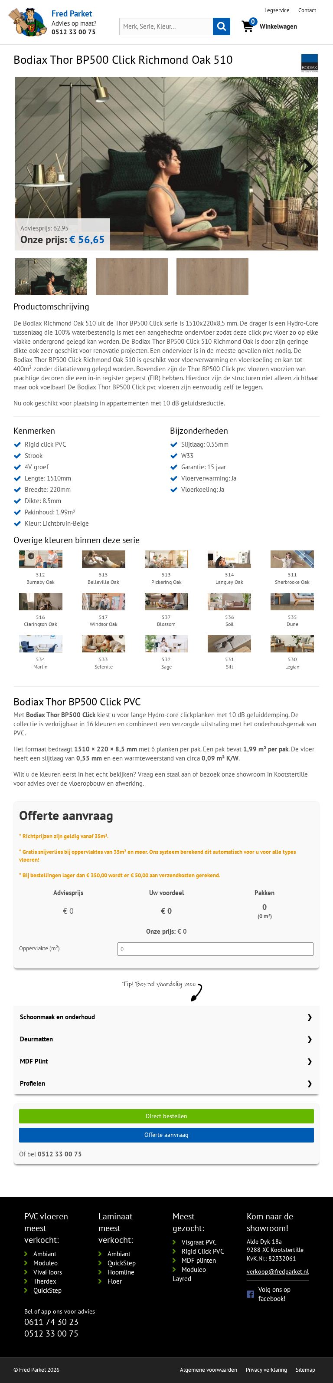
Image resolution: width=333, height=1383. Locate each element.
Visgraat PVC (199, 1242)
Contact (307, 10)
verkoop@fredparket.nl (278, 1271)
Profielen (32, 1083)
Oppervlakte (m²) (39, 948)
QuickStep (47, 1290)
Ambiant (44, 1254)
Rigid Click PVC (203, 1251)
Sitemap (305, 1369)
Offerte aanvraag (166, 1135)
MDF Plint (34, 1061)
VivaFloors (47, 1272)
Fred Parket (72, 13)
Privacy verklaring (266, 1369)
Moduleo (45, 1263)
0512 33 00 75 (74, 32)
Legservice (277, 10)
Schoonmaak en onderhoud (57, 1017)
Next (304, 163)
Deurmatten (36, 1039)
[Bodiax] (310, 63)
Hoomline (121, 1272)
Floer (115, 1281)
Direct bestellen (166, 1116)
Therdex (44, 1281)
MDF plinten (199, 1260)
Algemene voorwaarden (208, 1369)
